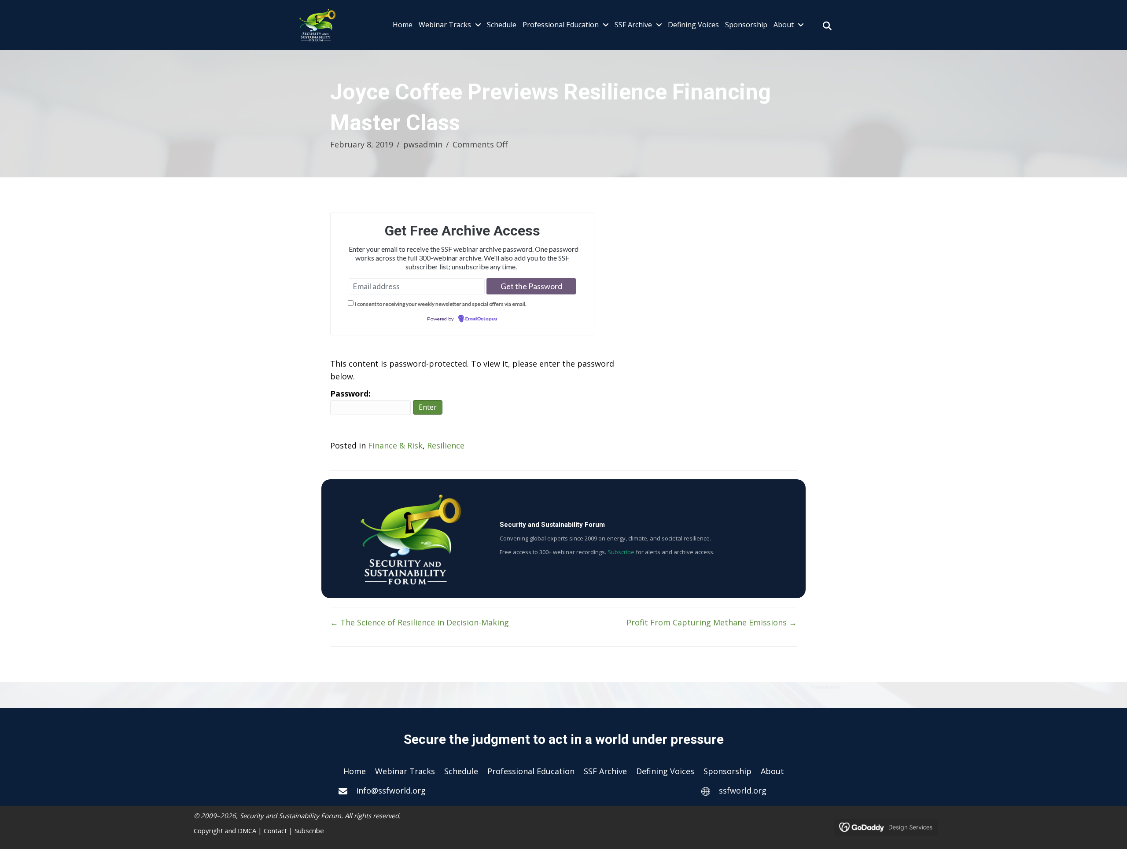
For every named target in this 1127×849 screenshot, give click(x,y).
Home (354, 771)
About (772, 771)
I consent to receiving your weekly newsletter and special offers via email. (441, 304)
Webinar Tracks (405, 771)
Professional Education (531, 771)
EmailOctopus (481, 319)
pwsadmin (422, 144)
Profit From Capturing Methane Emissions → (711, 622)
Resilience (445, 445)
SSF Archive (605, 771)
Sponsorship (727, 771)
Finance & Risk (395, 445)
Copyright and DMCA (225, 830)
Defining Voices (665, 771)
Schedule (461, 771)
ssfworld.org (742, 790)
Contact (275, 830)
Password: (350, 393)
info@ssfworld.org (391, 790)
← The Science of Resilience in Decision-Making (419, 622)
